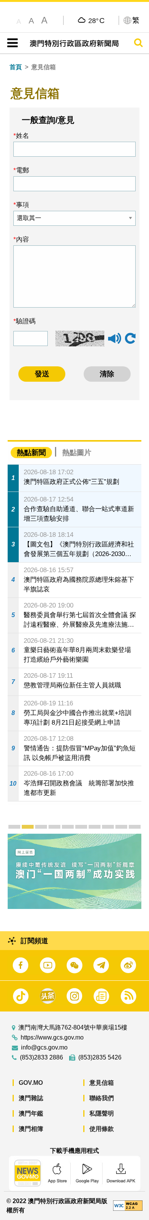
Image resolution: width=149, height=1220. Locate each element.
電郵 (22, 170)
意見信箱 (101, 1082)
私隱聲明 (101, 1113)
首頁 (16, 67)
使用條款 (101, 1129)
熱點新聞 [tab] (31, 453)
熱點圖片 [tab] (76, 453)
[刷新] (130, 338)
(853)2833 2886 (41, 1057)
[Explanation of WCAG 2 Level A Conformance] (127, 1205)
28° (96, 20)
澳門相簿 (31, 1129)
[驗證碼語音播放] (114, 342)
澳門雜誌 (31, 1098)
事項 (22, 205)
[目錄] (11, 43)
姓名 (22, 135)
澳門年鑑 (31, 1113)
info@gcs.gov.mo (44, 1048)
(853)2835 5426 (99, 1057)
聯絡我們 (101, 1098)
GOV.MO (31, 1082)
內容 (22, 239)
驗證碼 (26, 321)
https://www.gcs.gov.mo (52, 1038)
